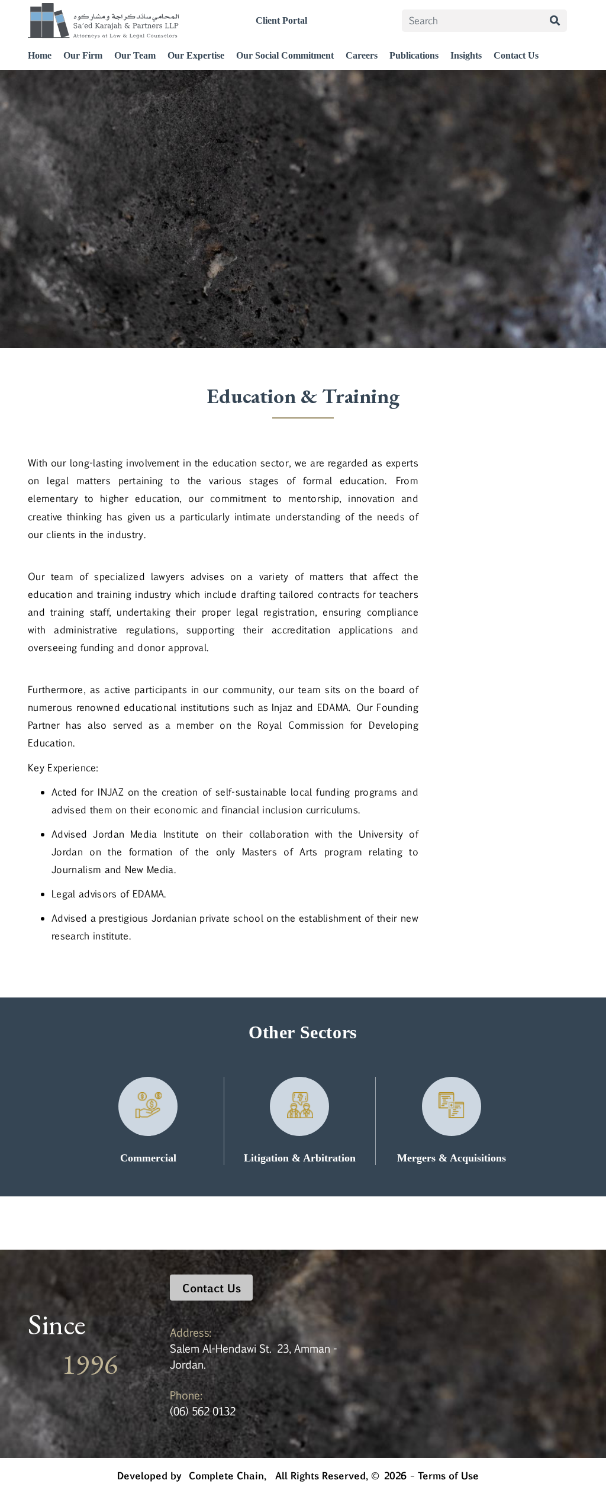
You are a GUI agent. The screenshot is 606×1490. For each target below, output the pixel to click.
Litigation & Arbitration (300, 1158)
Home (39, 55)
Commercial (148, 1158)
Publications (414, 55)
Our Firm (82, 55)
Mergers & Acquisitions (451, 1158)
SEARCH (555, 20)
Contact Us (516, 55)
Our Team (135, 55)
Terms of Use (448, 1474)
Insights (466, 55)
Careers (362, 55)
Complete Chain (226, 1474)
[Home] (103, 20)
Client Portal (281, 20)
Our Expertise (195, 55)
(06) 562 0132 (203, 1411)
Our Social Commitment (285, 55)
